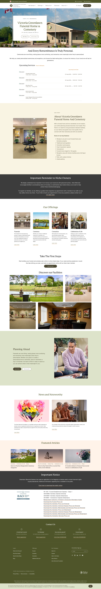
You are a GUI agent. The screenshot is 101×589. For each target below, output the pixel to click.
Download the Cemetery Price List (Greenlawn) (57, 509)
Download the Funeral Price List (53, 501)
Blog (14, 558)
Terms (66, 585)
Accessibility (32, 573)
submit (85, 551)
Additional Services (36, 558)
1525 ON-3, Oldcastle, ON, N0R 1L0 (30, 32)
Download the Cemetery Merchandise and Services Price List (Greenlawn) (65, 514)
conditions (72, 586)
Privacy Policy (16, 573)
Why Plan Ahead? (17, 553)
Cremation (34, 556)
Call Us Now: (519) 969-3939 (60, 537)
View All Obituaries (40, 65)
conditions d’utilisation (37, 586)
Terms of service (24, 573)
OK (90, 586)
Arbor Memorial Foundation (57, 561)
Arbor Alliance (54, 558)
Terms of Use (32, 585)
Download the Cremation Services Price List (57, 515)
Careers (53, 553)
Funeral (33, 551)
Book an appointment (21, 537)
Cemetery (34, 553)
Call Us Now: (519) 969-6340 (79, 537)
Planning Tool (27, 369)
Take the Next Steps (17, 556)
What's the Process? (17, 551)
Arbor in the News (55, 556)
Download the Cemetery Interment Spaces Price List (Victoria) (62, 505)
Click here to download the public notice (50, 485)
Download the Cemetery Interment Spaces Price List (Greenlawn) (63, 512)
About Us (53, 551)
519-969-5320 (50, 195)
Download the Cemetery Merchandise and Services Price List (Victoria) (64, 507)
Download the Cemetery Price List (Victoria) (56, 503)
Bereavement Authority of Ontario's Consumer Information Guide (63, 499)
